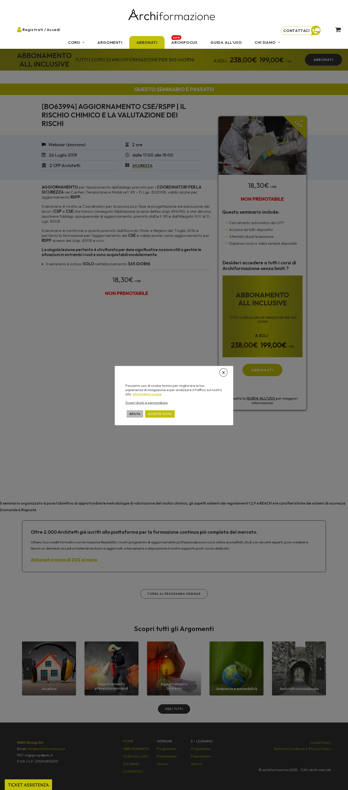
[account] (23, 29)
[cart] (334, 29)
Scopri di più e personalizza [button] (146, 402)
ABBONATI (146, 42)
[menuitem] (76, 42)
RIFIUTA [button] (134, 413)
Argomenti (109, 42)
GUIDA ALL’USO (226, 42)
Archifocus (184, 42)
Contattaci (296, 30)
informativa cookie (147, 394)
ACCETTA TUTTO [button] (160, 413)
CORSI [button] (74, 42)
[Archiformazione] (172, 15)
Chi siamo (265, 42)
